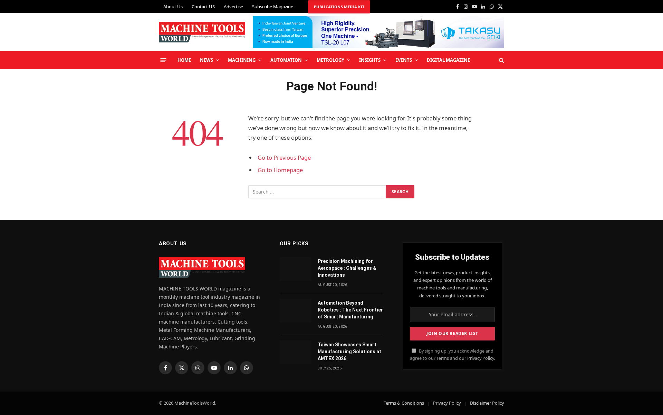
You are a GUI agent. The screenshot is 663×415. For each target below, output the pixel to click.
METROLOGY (330, 60)
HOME (184, 60)
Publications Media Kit (339, 6)
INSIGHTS (370, 60)
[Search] (501, 60)
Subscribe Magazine (272, 6)
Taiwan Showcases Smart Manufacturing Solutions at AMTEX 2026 (349, 351)
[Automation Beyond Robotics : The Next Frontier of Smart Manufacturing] (295, 311)
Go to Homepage (280, 170)
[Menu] (163, 60)
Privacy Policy (447, 403)
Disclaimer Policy (487, 403)
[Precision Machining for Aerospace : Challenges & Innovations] (295, 269)
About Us (173, 6)
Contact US (203, 6)
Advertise (233, 6)
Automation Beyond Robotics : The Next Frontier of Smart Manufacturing (350, 309)
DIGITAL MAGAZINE (448, 60)
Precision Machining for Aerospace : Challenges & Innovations (347, 268)
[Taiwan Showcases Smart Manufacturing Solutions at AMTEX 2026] (295, 352)
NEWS (206, 60)
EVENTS (403, 60)
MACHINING (242, 60)
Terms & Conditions (404, 403)
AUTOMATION (286, 60)
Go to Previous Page (284, 157)
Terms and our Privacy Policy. (465, 358)
